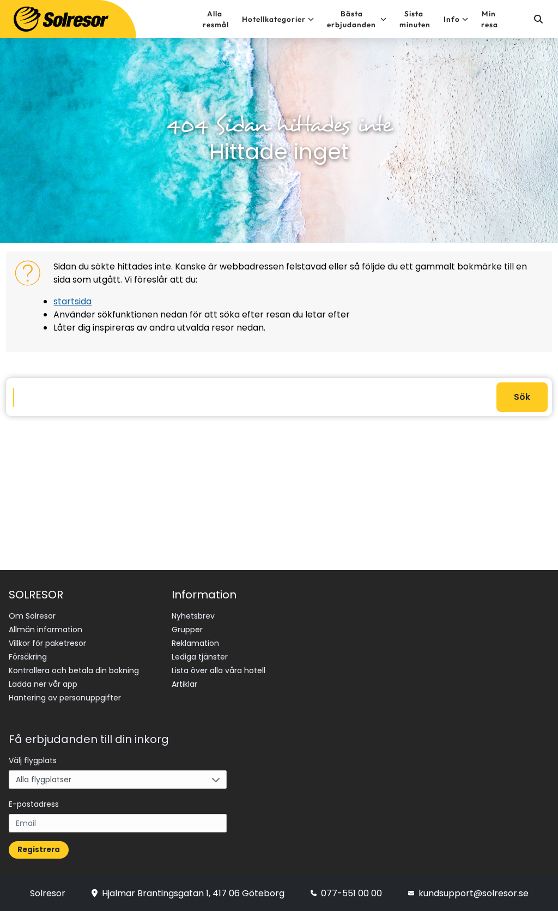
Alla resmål (216, 19)
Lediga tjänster (200, 656)
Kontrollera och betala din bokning (74, 670)
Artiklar (184, 684)
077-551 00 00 (351, 893)
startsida (72, 301)
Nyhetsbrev (193, 615)
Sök (522, 397)
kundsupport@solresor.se (473, 893)
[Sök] (537, 19)
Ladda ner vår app (43, 684)
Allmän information (45, 629)
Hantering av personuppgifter (65, 697)
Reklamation (195, 643)
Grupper (187, 629)
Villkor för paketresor (47, 643)
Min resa (489, 19)
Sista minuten (414, 19)
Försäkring (28, 656)
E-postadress (34, 804)
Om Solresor (32, 615)
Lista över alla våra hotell (218, 670)
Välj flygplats (33, 760)
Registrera (38, 849)
